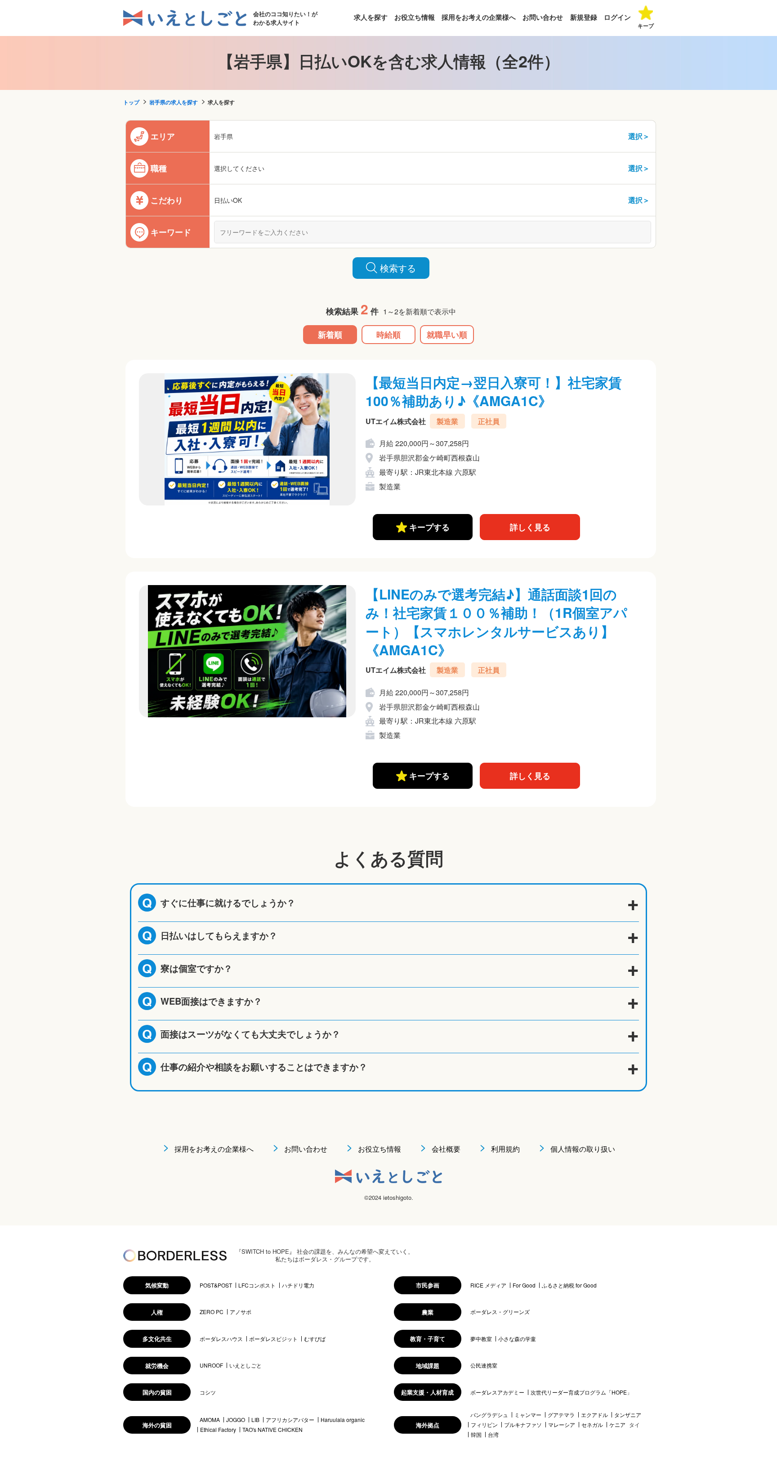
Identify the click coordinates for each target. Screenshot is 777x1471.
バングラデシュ (489, 1414)
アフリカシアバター (290, 1419)
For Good (524, 1285)
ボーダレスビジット (273, 1338)
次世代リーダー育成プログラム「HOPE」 (581, 1392)
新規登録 (583, 17)
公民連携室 (483, 1365)
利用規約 (505, 1149)
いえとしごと (245, 1365)
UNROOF (211, 1365)
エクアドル (594, 1414)
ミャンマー (527, 1414)
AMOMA (210, 1419)
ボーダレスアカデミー (497, 1392)
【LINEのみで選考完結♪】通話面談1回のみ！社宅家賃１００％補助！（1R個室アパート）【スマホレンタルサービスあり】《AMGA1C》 (496, 621)
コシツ (208, 1392)
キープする (428, 527)
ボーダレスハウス (221, 1338)
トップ (131, 102)
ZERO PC (211, 1312)
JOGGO (235, 1419)
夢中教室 (481, 1338)
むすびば (315, 1338)
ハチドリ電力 (298, 1285)
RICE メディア (488, 1285)
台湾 (493, 1434)
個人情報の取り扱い (582, 1149)
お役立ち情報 (414, 17)
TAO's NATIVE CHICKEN (272, 1429)
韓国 (476, 1434)
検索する (398, 267)
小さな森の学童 (517, 1338)
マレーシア (561, 1424)
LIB (255, 1419)
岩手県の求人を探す (173, 102)
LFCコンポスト (257, 1285)
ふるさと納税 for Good (569, 1285)
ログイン (617, 17)
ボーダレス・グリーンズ (500, 1312)
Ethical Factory (218, 1429)
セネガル (592, 1424)
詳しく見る (530, 527)
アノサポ (240, 1312)
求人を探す (371, 17)
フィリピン (484, 1424)
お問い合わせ (542, 17)
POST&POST (216, 1285)
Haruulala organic (343, 1419)
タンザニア (627, 1414)
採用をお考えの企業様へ (479, 17)
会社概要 (446, 1149)
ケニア (617, 1424)
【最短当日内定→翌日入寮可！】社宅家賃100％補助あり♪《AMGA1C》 (494, 391)
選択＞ (639, 136)
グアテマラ (561, 1414)
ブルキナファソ (523, 1424)
